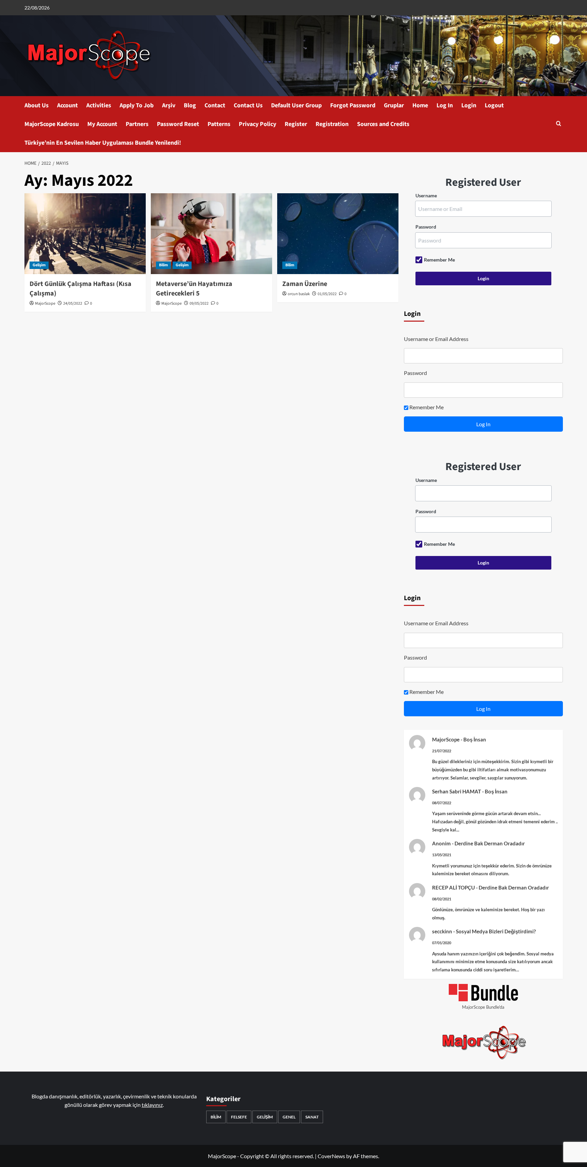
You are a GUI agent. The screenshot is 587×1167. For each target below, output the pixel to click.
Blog (190, 105)
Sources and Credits (383, 124)
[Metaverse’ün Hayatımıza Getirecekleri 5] (211, 233)
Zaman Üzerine (304, 284)
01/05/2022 (327, 294)
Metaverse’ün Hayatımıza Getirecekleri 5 (194, 288)
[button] (558, 124)
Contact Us (248, 105)
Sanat (312, 1116)
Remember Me (439, 260)
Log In (445, 105)
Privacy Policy (257, 124)
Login (468, 105)
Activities (98, 105)
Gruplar (394, 105)
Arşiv (168, 105)
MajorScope (45, 303)
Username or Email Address (436, 339)
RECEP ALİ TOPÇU (453, 887)
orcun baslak (299, 294)
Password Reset (178, 124)
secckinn (442, 931)
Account (67, 105)
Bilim (163, 265)
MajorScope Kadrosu (51, 124)
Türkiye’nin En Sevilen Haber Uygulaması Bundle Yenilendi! (102, 143)
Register (296, 124)
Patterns (219, 124)
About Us (36, 105)
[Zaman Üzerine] (337, 233)
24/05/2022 (72, 303)
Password (425, 227)
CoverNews (331, 1156)
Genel (289, 1116)
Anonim (441, 843)
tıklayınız (152, 1104)
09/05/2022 (199, 303)
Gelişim (39, 265)
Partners (137, 124)
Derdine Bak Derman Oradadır (490, 843)
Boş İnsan (474, 739)
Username (426, 195)
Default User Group (296, 105)
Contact (214, 105)
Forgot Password (352, 105)
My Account (102, 124)
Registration (332, 124)
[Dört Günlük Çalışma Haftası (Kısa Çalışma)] (85, 233)
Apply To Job (137, 105)
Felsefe (239, 1116)
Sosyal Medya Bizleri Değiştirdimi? (496, 931)
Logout (494, 105)
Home (420, 105)
